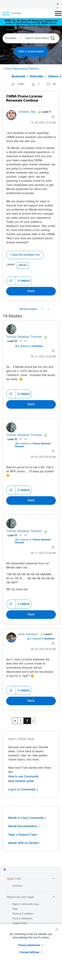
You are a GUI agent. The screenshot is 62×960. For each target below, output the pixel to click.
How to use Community (23, 776)
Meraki (23, 265)
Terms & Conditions (23, 914)
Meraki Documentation (23, 826)
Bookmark (18, 76)
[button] (11, 281)
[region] (31, 942)
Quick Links (14, 879)
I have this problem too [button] (25, 255)
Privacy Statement (29, 945)
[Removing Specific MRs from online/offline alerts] (42, 309)
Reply (31, 291)
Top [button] (4, 869)
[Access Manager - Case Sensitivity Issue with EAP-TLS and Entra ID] (48, 309)
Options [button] (53, 76)
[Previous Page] (15, 721)
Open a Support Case (22, 835)
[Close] (57, 929)
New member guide (21, 781)
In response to (30, 346)
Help (14, 909)
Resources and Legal (20, 897)
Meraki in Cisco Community (26, 818)
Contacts (17, 886)
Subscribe (36, 76)
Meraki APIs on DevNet (23, 843)
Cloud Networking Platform (21, 69)
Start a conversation (31, 51)
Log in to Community (22, 789)
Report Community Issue (25, 904)
